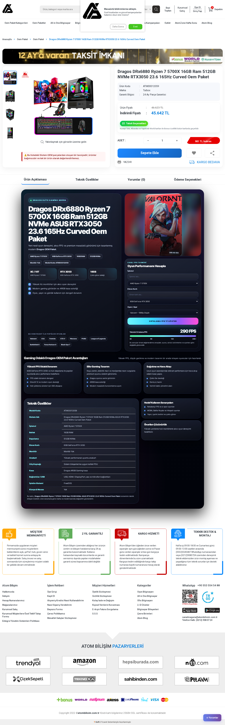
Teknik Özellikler (87, 179)
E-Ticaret (103, 722)
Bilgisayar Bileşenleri (148, 609)
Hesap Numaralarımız (13, 600)
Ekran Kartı (132, 289)
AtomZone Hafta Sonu (186, 23)
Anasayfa (7, 39)
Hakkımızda (8, 592)
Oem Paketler (39, 23)
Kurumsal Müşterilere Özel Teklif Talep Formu (21, 615)
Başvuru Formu (55, 609)
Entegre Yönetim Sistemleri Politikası (20, 621)
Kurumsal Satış (182, 9)
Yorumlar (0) (136, 179)
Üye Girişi (52, 592)
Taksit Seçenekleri (136, 123)
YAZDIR (127, 162)
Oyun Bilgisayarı (145, 592)
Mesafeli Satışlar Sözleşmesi (62, 618)
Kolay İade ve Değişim (103, 600)
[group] (63, 104)
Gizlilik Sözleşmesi (102, 596)
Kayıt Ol (51, 596)
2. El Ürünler (143, 605)
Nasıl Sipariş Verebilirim (59, 605)
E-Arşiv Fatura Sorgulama (105, 609)
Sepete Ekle (150, 153)
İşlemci (131, 271)
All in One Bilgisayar (61, 23)
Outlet (167, 23)
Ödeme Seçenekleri (187, 179)
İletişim (6, 596)
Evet (135, 26)
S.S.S (95, 613)
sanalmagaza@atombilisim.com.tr (200, 617)
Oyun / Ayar (132, 307)
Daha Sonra (118, 26)
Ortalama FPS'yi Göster (163, 321)
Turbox (146, 90)
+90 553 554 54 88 (208, 585)
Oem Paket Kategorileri (16, 23)
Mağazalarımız (9, 605)
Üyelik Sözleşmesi (101, 592)
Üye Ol (197, 7)
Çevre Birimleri (144, 613)
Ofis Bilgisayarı (145, 600)
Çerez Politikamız (56, 613)
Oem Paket (22, 39)
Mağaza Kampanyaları (149, 23)
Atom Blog (207, 23)
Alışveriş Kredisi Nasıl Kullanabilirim (65, 600)
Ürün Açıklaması (35, 179)
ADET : (122, 140)
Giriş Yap (197, 11)
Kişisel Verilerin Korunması (106, 605)
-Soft (97, 722)
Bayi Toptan (168, 9)
